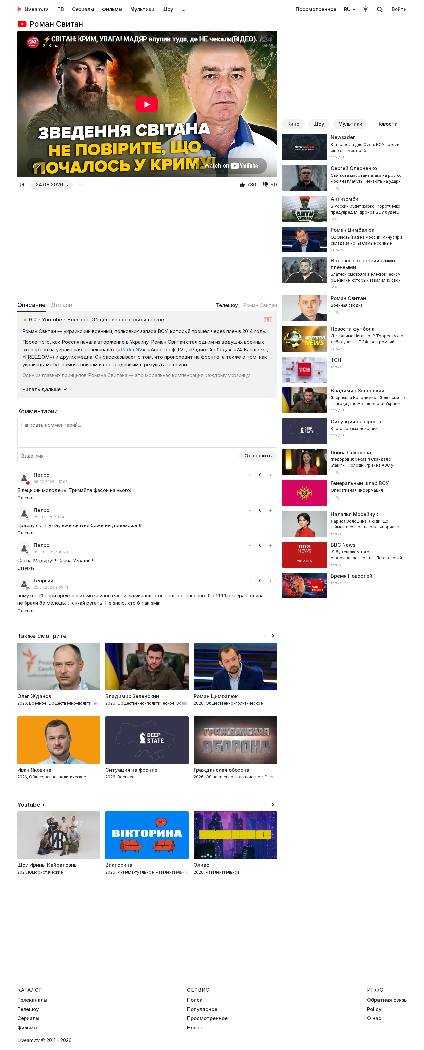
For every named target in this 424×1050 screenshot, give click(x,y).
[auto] (365, 9)
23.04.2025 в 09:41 (51, 587)
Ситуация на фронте (131, 770)
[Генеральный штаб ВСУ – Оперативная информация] (344, 493)
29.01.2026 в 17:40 (50, 517)
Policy (374, 1009)
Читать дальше (41, 389)
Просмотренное (316, 9)
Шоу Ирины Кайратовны (47, 865)
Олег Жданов (34, 696)
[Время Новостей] (344, 585)
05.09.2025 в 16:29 (51, 552)
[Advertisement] (147, 245)
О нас (374, 1018)
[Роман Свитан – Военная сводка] (344, 308)
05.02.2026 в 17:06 (51, 482)
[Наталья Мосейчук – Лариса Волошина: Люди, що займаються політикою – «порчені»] (344, 524)
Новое (194, 1028)
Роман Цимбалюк (216, 696)
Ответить (26, 497)
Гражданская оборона (221, 770)
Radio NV (132, 349)
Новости (387, 124)
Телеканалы (32, 1000)
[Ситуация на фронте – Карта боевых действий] (344, 431)
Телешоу (227, 305)
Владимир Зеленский (132, 696)
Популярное (202, 1009)
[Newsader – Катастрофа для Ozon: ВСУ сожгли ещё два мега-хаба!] (344, 147)
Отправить (258, 456)
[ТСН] (344, 370)
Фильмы (112, 9)
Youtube (28, 804)
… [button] (183, 9)
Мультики (142, 9)
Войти (399, 9)
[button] (273, 636)
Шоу (167, 9)
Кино (293, 124)
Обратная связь (387, 1000)
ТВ (60, 9)
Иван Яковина (34, 770)
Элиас (201, 865)
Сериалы (83, 9)
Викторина (118, 865)
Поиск (194, 1000)
